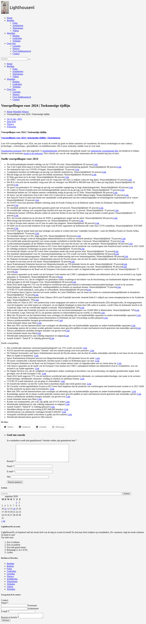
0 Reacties (11, 126)
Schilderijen (18, 25)
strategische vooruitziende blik (104, 151)
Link (95, 164)
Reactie (11, 461)
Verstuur (5, 620)
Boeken (16, 36)
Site (8, 476)
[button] (19, 7)
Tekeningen (18, 28)
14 (14, 508)
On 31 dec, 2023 (14, 119)
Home (9, 18)
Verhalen (17, 41)
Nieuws (16, 48)
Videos (16, 30)
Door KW (11, 121)
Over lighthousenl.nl (22, 51)
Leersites (17, 46)
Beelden (10, 20)
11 (5, 508)
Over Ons (11, 43)
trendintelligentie (49, 151)
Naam (10, 466)
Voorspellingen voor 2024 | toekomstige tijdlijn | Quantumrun (30, 138)
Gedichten (17, 38)
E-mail (11, 471)
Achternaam (33, 608)
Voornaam (32, 605)
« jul (3, 521)
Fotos (15, 23)
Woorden (11, 33)
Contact (16, 53)
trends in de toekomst (33, 153)
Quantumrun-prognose (11, 151)
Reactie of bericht (10, 617)
